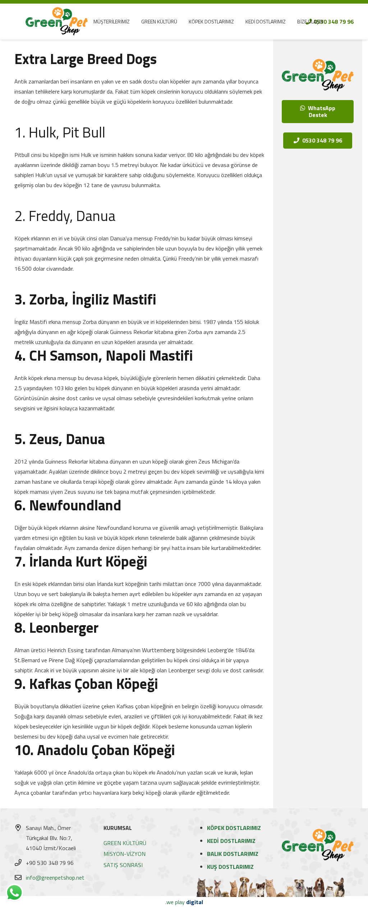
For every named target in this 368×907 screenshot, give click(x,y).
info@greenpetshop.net (55, 877)
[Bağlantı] (57, 21)
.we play (184, 902)
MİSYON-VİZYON (125, 853)
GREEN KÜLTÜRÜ (125, 843)
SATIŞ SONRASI (123, 865)
